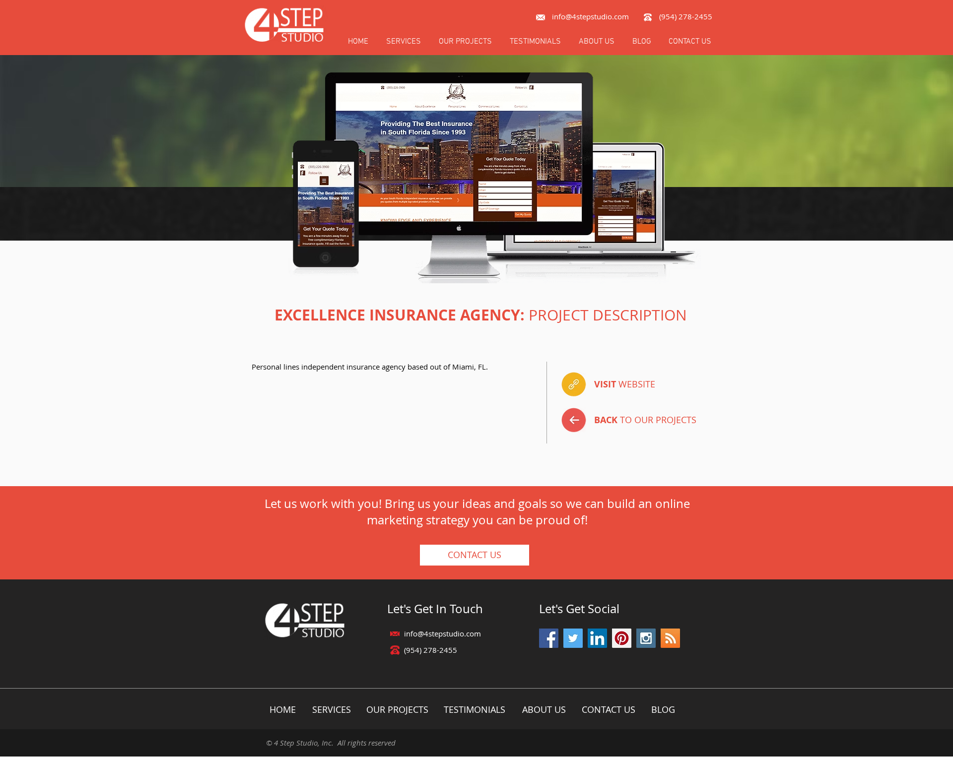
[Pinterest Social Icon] (621, 638)
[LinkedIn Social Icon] (597, 638)
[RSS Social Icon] (670, 638)
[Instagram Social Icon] (646, 638)
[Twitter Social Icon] (573, 638)
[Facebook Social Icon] (548, 638)
